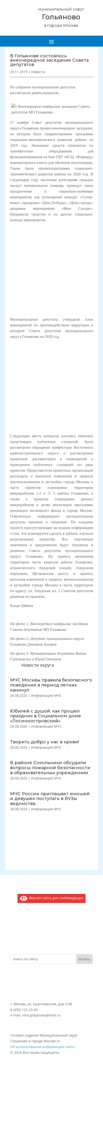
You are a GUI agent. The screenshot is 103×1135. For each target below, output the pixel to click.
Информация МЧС (46, 695)
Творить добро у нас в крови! (44, 742)
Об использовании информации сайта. (42, 1046)
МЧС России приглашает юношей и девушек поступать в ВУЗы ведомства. (50, 798)
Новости (38, 72)
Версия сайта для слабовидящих (55, 898)
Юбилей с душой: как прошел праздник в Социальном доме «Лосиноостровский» (45, 716)
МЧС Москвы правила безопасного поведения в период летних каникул (51, 685)
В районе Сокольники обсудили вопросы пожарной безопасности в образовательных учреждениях (50, 767)
